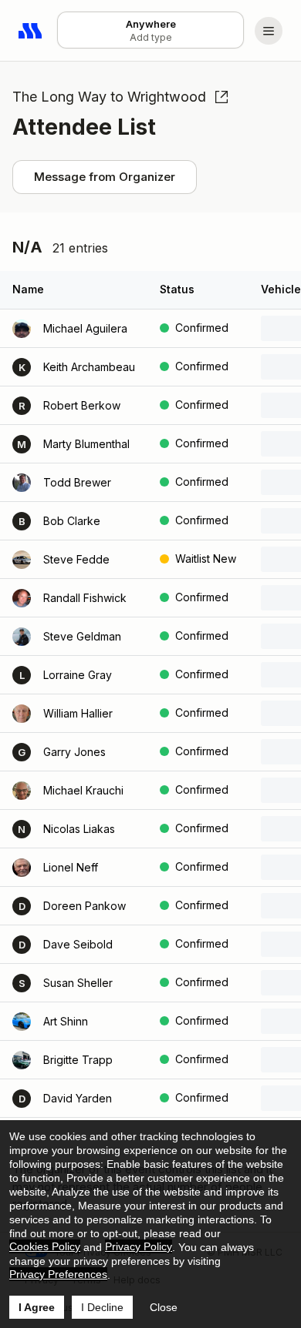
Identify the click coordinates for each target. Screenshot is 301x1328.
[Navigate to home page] (31, 30)
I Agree (37, 1307)
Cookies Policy (44, 1246)
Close (164, 1307)
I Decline (102, 1307)
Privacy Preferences (58, 1274)
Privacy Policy (138, 1246)
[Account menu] (268, 31)
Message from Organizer (104, 176)
